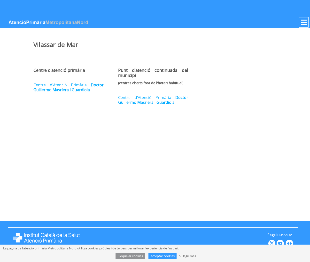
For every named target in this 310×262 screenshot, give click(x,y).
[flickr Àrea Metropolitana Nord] (290, 243)
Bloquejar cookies (130, 256)
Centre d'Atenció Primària (68, 87)
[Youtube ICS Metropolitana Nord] (267, 243)
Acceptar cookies (162, 256)
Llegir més (188, 256)
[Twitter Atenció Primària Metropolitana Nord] (272, 243)
